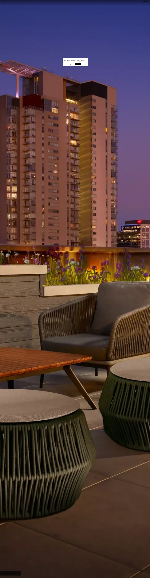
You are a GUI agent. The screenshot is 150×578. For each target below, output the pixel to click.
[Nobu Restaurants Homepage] (4, 1)
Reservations (146, 1)
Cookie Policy (81, 61)
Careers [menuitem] (75, 1)
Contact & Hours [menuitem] (79, 1)
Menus (17, 573)
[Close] (87, 59)
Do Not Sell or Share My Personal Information (69, 64)
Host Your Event (12, 573)
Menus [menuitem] (70, 1)
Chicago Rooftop (9, 1)
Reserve (4, 573)
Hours (7, 573)
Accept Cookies (78, 63)
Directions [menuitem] (84, 1)
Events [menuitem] (73, 1)
